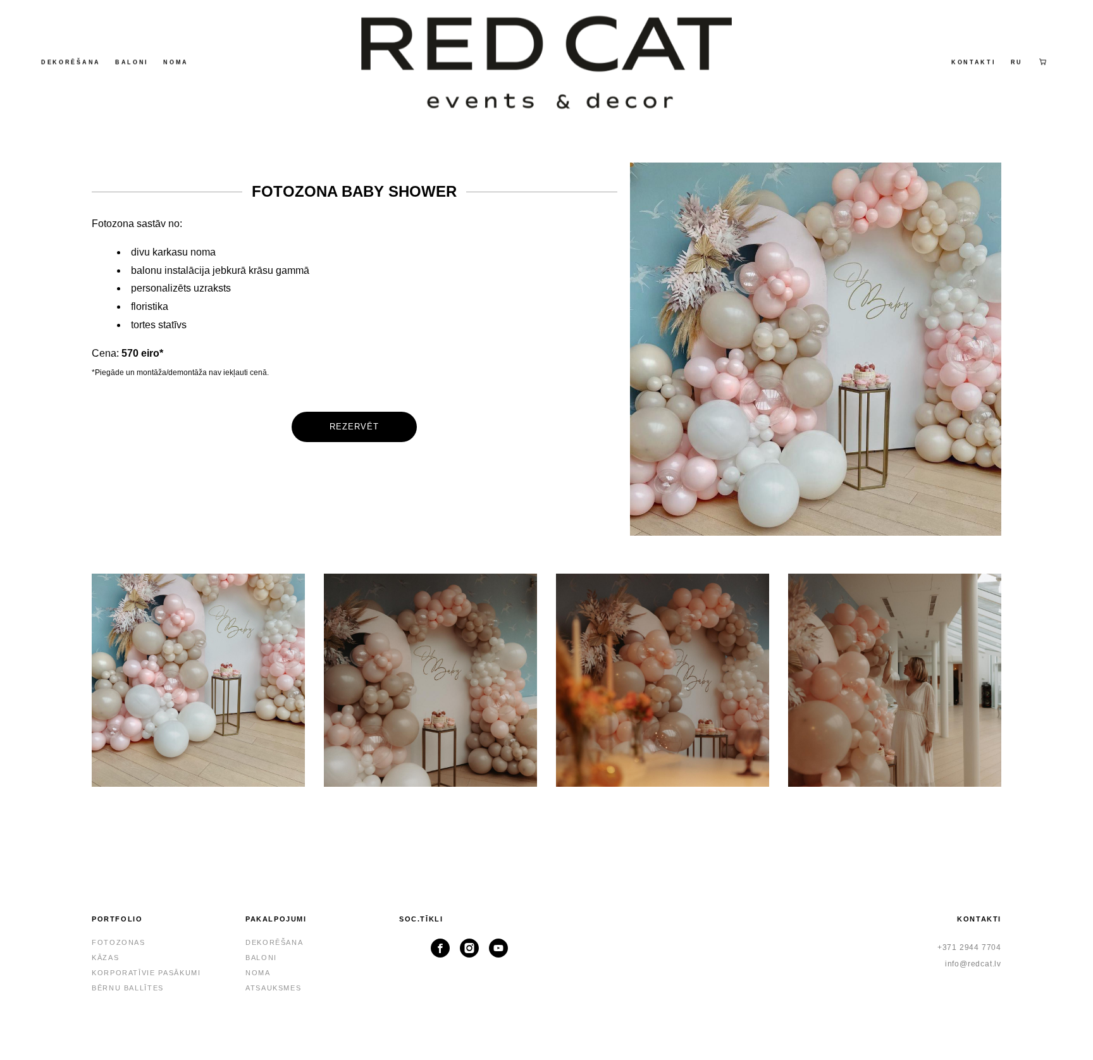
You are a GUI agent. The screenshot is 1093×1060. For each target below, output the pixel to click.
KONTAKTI (973, 62)
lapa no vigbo (547, 1030)
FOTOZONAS (118, 942)
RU (1017, 62)
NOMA (175, 62)
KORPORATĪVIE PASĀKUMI (146, 973)
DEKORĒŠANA (71, 62)
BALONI (132, 62)
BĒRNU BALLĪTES (128, 988)
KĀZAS (105, 957)
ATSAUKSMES (273, 988)
